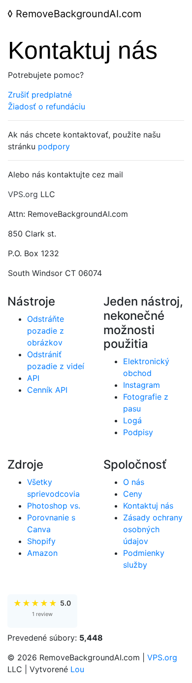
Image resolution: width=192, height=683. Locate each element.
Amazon (42, 553)
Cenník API (47, 390)
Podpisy (138, 432)
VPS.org (23, 194)
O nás (133, 482)
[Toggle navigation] (171, 14)
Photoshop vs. (53, 506)
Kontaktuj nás (148, 506)
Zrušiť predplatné (40, 95)
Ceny (132, 494)
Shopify (41, 541)
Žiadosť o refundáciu (46, 106)
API (33, 378)
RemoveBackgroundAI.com (74, 14)
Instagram (141, 385)
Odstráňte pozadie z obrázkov (45, 330)
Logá (132, 420)
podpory (54, 146)
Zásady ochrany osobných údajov (153, 529)
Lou (77, 669)
